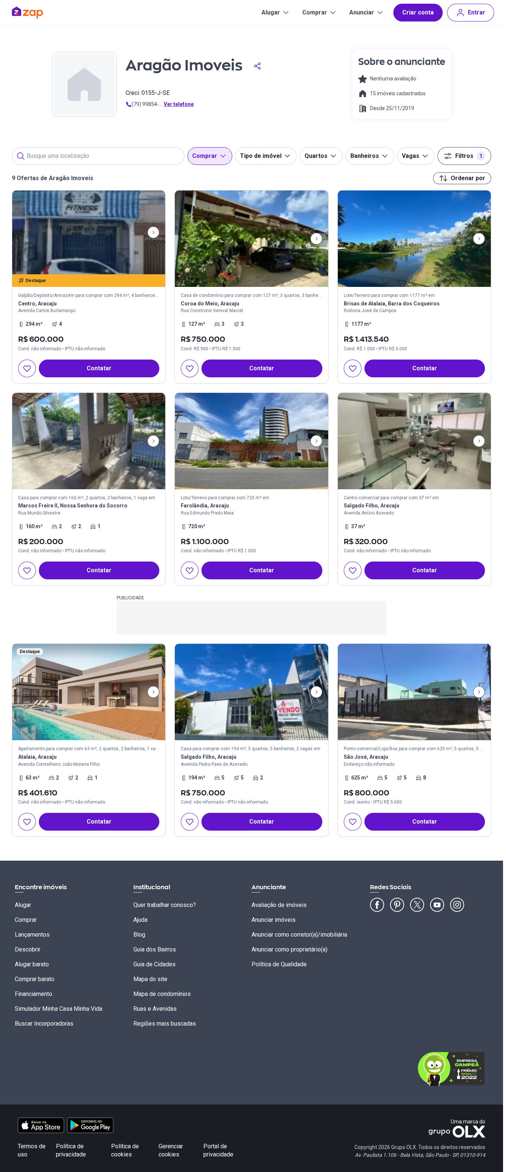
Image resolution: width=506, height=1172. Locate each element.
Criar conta (418, 12)
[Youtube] (437, 905)
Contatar (99, 368)
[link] (89, 287)
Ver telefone (179, 104)
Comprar (314, 12)
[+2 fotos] (414, 692)
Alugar (271, 12)
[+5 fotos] (88, 441)
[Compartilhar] (257, 66)
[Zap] (38, 13)
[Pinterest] (397, 905)
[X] (417, 905)
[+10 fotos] (88, 232)
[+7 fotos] (251, 692)
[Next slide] (153, 232)
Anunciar (361, 12)
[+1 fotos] (414, 441)
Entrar (476, 12)
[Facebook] (377, 905)
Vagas (410, 155)
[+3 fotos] (88, 692)
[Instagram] (457, 905)
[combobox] (98, 156)
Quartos (315, 155)
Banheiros (364, 155)
